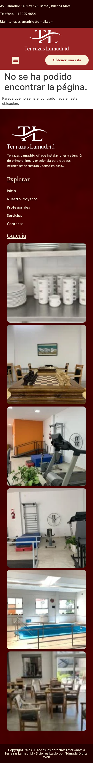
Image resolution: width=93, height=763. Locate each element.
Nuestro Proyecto (22, 199)
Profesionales (18, 207)
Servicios (14, 215)
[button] (15, 60)
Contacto (15, 224)
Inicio (11, 191)
